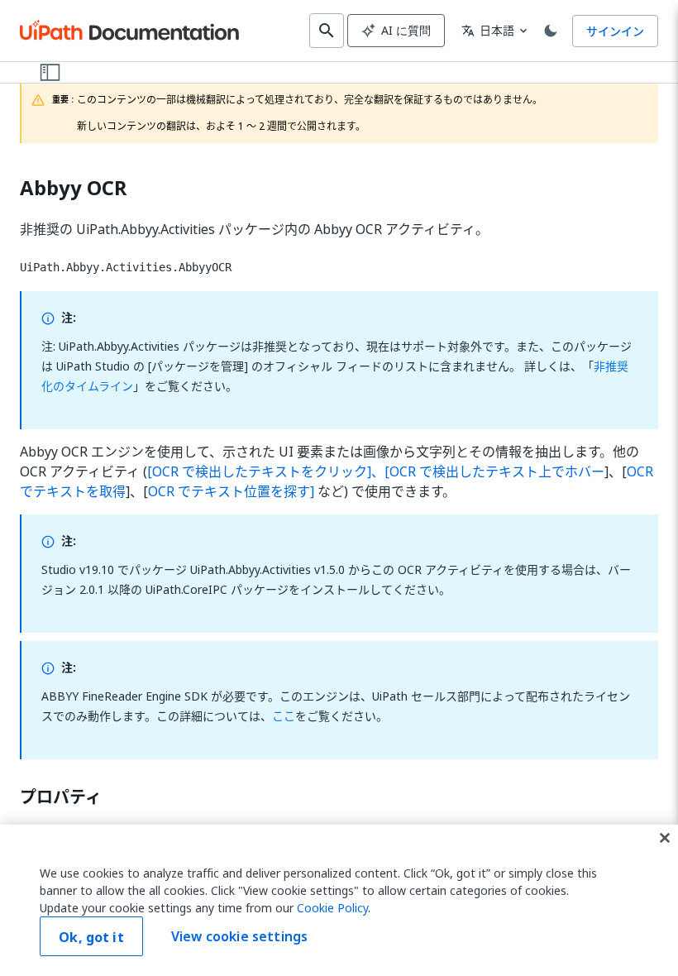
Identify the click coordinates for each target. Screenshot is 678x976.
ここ (283, 716)
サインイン (615, 31)
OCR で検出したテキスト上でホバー (496, 471)
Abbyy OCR (73, 188)
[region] (339, 900)
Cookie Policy (332, 907)
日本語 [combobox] (487, 30)
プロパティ (61, 797)
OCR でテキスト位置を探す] (231, 491)
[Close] (665, 838)
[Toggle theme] (550, 30)
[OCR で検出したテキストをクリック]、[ (268, 471)
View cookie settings (239, 936)
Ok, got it (91, 937)
